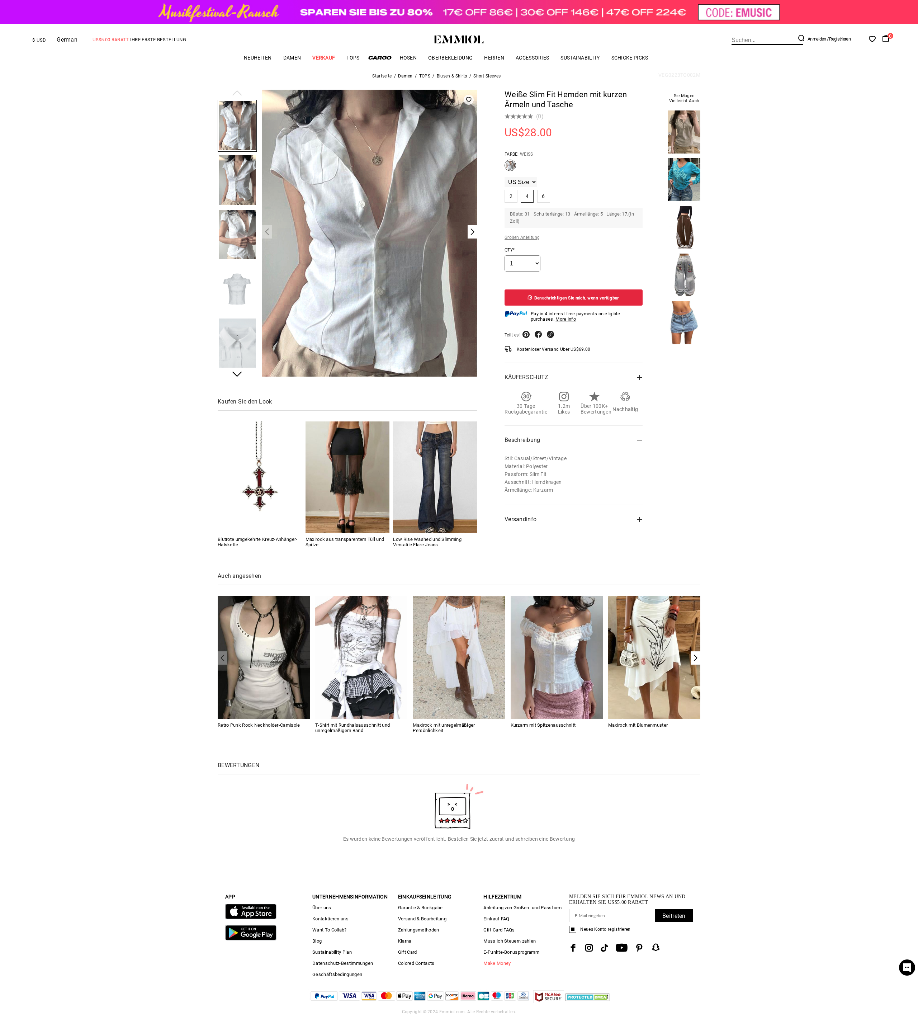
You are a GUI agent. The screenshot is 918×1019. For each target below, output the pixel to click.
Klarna (405, 941)
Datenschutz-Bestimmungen (342, 963)
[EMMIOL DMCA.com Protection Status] (588, 1001)
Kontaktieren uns (330, 918)
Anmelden (817, 39)
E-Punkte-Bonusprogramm (511, 952)
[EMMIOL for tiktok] (604, 948)
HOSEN (408, 58)
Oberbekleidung (450, 58)
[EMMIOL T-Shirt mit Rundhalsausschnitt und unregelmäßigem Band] (361, 657)
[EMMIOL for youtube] (621, 948)
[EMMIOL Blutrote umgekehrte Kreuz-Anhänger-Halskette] (260, 477)
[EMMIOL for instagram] (589, 948)
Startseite (382, 76)
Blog (317, 941)
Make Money (497, 963)
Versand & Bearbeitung (422, 918)
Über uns (321, 907)
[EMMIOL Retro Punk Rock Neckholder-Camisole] (264, 657)
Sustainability (580, 58)
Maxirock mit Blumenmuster (638, 725)
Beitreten (674, 915)
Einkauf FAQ (496, 918)
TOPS (352, 58)
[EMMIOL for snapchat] (656, 947)
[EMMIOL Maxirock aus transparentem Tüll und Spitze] (347, 477)
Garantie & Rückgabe (420, 907)
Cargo (379, 58)
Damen (292, 58)
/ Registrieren (839, 39)
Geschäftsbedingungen (337, 974)
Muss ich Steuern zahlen (509, 941)
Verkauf (323, 58)
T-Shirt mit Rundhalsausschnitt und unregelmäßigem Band (352, 727)
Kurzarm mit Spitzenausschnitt (543, 725)
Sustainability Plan (332, 952)
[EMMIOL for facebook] (573, 948)
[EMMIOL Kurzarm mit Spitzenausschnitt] (557, 657)
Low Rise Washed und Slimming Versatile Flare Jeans (427, 542)
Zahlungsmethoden (418, 930)
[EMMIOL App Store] (250, 917)
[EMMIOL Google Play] (250, 939)
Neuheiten (258, 58)
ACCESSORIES (532, 58)
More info (565, 319)
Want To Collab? (329, 930)
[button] (237, 94)
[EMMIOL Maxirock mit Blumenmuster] (654, 657)
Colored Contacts (416, 963)
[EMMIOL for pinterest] (639, 948)
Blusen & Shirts (452, 76)
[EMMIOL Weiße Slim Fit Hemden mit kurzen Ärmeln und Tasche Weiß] (510, 168)
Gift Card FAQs (499, 930)
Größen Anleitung (522, 237)
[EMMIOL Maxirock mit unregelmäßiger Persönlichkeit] (459, 657)
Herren (494, 58)
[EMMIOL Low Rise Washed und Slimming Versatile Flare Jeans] (435, 477)
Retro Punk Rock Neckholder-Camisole (259, 725)
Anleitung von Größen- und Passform (522, 907)
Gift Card (407, 952)
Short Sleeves (487, 76)
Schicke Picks (629, 58)
